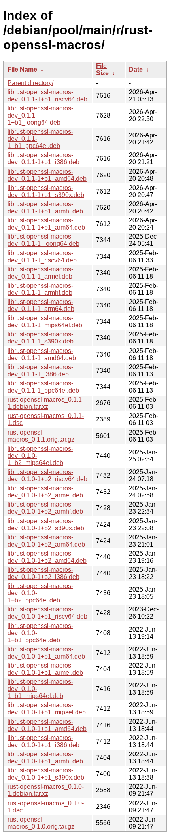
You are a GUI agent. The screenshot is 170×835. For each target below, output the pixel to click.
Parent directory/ (30, 83)
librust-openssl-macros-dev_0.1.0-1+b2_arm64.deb (46, 541)
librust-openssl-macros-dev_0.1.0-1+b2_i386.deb (43, 573)
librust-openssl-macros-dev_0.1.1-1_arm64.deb (41, 305)
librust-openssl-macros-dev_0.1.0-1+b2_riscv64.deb (47, 475)
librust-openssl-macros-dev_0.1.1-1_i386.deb (40, 371)
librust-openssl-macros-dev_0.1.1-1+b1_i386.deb (43, 158)
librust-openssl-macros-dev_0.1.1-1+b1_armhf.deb (45, 207)
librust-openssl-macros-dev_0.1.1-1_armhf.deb (40, 289)
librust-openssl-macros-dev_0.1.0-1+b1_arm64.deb (46, 653)
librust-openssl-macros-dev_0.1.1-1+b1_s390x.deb (46, 191)
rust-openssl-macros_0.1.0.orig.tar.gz (41, 823)
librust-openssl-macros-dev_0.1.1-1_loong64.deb (43, 240)
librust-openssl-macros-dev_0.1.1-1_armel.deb (40, 273)
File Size (102, 69)
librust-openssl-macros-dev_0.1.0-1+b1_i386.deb (43, 741)
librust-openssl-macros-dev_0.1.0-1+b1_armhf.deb (45, 758)
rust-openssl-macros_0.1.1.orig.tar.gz (41, 436)
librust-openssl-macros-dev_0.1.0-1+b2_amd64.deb (47, 557)
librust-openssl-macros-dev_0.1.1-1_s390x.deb (41, 338)
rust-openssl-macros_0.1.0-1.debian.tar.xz (46, 790)
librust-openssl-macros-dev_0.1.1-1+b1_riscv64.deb (47, 95)
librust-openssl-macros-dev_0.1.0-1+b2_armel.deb (45, 492)
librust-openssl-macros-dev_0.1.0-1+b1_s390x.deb (46, 774)
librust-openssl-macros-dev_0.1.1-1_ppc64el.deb (43, 387)
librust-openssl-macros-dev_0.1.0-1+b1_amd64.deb (47, 725)
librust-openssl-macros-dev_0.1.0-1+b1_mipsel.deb (47, 708)
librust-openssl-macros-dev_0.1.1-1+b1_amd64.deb (47, 175)
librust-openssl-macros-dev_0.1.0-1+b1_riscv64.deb (47, 613)
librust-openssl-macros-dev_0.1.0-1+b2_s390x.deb (46, 524)
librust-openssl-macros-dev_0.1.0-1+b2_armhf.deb (45, 508)
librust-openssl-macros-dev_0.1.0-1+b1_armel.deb (45, 669)
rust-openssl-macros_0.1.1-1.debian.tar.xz (46, 403)
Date (136, 69)
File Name (22, 69)
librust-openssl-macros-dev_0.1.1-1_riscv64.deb (42, 257)
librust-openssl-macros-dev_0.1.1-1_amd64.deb (42, 354)
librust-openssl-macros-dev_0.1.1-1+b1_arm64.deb (46, 224)
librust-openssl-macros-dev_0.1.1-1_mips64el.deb (45, 321)
